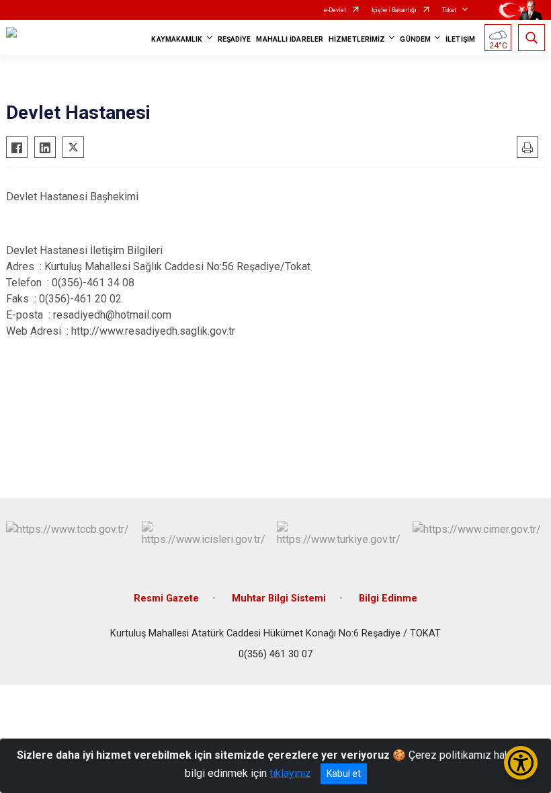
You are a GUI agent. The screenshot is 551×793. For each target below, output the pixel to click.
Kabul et (344, 773)
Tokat (449, 10)
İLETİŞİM (460, 39)
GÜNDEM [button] (415, 39)
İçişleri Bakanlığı (394, 10)
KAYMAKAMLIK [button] (176, 39)
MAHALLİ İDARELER (289, 39)
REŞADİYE (234, 39)
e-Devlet (335, 10)
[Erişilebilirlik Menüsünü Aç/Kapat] (521, 763)
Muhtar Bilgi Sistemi (279, 598)
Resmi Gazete (166, 598)
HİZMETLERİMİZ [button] (357, 39)
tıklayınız (290, 773)
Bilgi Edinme (388, 598)
